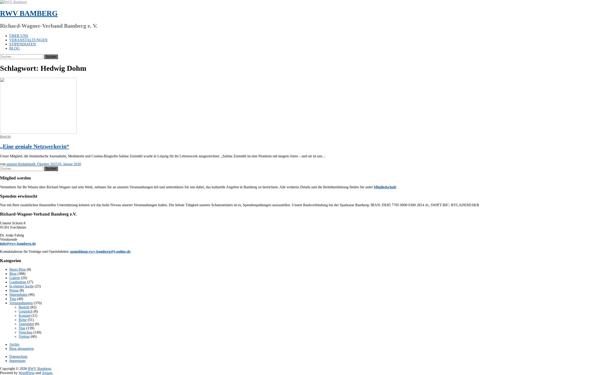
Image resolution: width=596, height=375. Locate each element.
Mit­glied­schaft (385, 187)
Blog (14, 48)
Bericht (5, 137)
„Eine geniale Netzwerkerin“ (34, 146)
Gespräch (26, 311)
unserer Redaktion (20, 164)
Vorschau (25, 332)
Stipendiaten (22, 44)
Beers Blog (17, 269)
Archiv (14, 344)
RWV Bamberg (29, 13)
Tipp (12, 299)
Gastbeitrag (17, 282)
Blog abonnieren (21, 349)
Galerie (14, 278)
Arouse (47, 373)
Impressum (17, 361)
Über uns (18, 36)
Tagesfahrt (26, 324)
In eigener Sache (21, 286)
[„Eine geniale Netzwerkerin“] (38, 132)
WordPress (26, 373)
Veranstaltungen (28, 40)
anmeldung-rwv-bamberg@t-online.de (100, 251)
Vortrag (24, 336)
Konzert (24, 316)
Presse (14, 290)
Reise (23, 320)
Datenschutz (18, 356)
